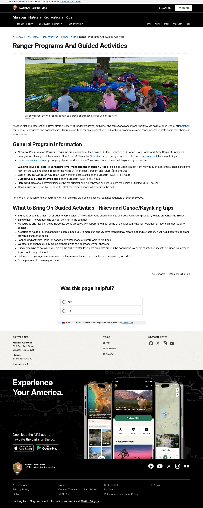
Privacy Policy (21, 489)
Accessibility (20, 485)
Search (166, 8)
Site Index (110, 348)
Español (109, 354)
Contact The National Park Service (78, 489)
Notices (62, 485)
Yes (69, 301)
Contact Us (20, 363)
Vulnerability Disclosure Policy (121, 494)
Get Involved (75, 24)
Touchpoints (127, 322)
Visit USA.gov (90, 501)
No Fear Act (111, 485)
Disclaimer (110, 489)
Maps (166, 24)
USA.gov (155, 485)
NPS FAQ (63, 494)
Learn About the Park (49, 24)
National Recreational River (43, 17)
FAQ (107, 343)
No (69, 310)
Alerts (157, 24)
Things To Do (44, 187)
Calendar (177, 24)
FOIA (16, 494)
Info (149, 24)
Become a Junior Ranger (32, 160)
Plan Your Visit (23, 24)
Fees (188, 24)
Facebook (151, 156)
